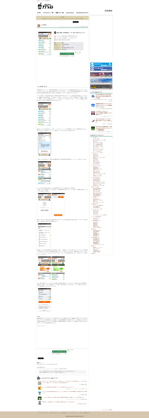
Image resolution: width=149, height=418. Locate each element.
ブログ (95, 213)
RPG (95, 141)
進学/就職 (96, 231)
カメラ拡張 (96, 241)
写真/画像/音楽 (94, 237)
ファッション (96, 174)
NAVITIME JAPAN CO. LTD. (42, 364)
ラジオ (95, 159)
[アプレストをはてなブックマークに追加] (109, 11)
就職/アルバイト (97, 169)
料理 (95, 167)
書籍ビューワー (97, 247)
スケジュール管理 (97, 205)
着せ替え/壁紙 (97, 188)
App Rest (72, 416)
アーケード (55, 18)
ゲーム (70, 388)
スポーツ (96, 161)
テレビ (95, 155)
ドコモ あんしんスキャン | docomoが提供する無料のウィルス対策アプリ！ (104, 113)
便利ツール (105, 123)
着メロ (95, 160)
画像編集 (96, 243)
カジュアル (60, 18)
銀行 (95, 201)
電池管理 (96, 179)
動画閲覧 (96, 240)
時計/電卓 (110, 123)
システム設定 (93, 99)
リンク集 (80, 412)
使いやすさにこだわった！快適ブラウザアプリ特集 (101, 83)
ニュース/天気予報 (95, 216)
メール (95, 211)
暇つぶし (78, 18)
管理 (95, 232)
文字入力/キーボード (106, 99)
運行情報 (53, 364)
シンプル (65, 18)
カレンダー (96, 190)
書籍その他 (96, 251)
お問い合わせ (86, 412)
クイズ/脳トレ (97, 145)
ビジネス (96, 171)
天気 (95, 219)
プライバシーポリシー (43, 412)
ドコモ (69, 18)
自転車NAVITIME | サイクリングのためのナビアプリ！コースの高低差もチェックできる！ (104, 105)
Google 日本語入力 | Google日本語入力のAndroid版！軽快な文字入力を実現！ (104, 96)
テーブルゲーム (97, 143)
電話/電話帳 (96, 193)
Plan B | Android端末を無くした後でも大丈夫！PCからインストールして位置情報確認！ (104, 128)
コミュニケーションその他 (72, 26)
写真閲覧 (96, 239)
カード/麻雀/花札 (97, 144)
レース (95, 147)
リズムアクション (97, 146)
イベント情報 (96, 227)
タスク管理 (96, 178)
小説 (95, 249)
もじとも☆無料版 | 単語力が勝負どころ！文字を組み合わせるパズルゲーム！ (58, 387)
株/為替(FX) (96, 199)
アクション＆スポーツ (98, 140)
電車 (56, 364)
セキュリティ (109, 116)
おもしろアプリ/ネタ (98, 157)
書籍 (92, 246)
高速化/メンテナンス (98, 185)
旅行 (86, 403)
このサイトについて (53, 412)
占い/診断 (96, 162)
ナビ (98, 108)
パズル (85, 388)
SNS (95, 212)
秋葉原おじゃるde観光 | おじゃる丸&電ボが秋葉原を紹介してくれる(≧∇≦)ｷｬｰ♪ (58, 401)
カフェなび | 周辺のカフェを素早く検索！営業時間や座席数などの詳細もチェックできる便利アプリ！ (63, 397)
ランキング (73, 18)
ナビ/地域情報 (82, 26)
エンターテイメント (71, 399)
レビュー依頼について (64, 412)
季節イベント (96, 175)
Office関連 (96, 207)
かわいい (51, 18)
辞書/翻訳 (96, 233)
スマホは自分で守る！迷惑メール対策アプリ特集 (101, 76)
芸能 (95, 158)
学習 (95, 236)
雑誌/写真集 (96, 250)
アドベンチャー (97, 150)
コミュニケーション (62, 26)
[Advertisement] (62, 73)
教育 (92, 229)
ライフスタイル (94, 165)
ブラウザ (96, 191)
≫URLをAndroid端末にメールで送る (66, 55)
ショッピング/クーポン (98, 173)
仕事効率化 (99, 99)
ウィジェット (96, 192)
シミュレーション (97, 148)
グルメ (77, 399)
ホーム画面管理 (97, 195)
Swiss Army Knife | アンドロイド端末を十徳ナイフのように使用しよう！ (104, 120)
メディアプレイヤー (98, 244)
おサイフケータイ (97, 200)
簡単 (82, 18)
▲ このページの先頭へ (108, 409)
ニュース (96, 218)
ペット (95, 170)
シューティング (97, 142)
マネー (92, 197)
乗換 (95, 223)
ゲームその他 (96, 151)
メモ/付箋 (96, 206)
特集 (92, 253)
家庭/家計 (96, 172)
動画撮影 (96, 242)
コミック (96, 248)
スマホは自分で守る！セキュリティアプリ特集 (101, 89)
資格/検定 (96, 234)
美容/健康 (110, 108)
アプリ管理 (96, 181)
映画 (95, 154)
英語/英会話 (96, 230)
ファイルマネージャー (98, 182)
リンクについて (73, 412)
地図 (86, 384)
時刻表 (86, 26)
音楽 (95, 156)
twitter (68, 388)
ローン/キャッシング (98, 202)
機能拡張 (96, 196)
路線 (50, 364)
